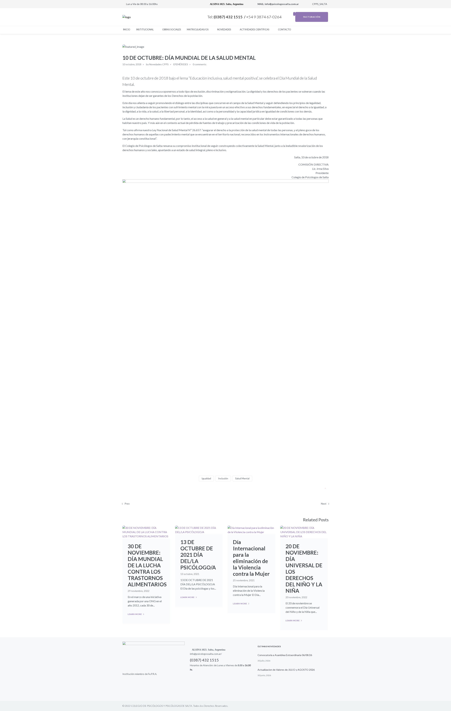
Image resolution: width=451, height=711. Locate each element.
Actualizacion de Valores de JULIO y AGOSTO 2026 (286, 669)
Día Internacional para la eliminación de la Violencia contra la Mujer (251, 558)
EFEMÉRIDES (180, 64)
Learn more (135, 614)
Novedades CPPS (159, 64)
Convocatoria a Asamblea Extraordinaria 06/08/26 (285, 655)
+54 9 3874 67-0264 (264, 16)
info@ (193, 653)
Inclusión (223, 478)
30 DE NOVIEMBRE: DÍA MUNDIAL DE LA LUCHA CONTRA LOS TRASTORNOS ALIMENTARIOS (147, 565)
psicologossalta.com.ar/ (209, 653)
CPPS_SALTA (319, 3)
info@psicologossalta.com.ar (282, 3)
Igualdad (206, 478)
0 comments (199, 64)
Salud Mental (242, 478)
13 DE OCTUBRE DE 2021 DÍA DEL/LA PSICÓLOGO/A (198, 554)
